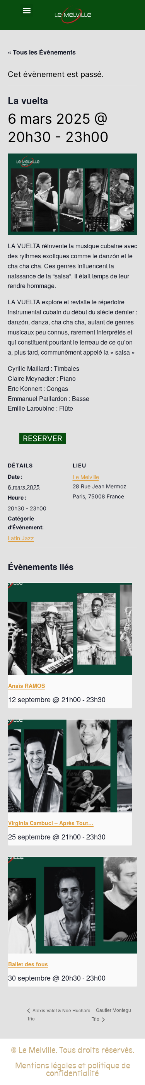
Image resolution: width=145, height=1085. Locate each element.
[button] (26, 10)
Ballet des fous (28, 964)
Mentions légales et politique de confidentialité (72, 1069)
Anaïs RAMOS (26, 685)
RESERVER (42, 438)
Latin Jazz (21, 538)
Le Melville (86, 477)
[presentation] (70, 629)
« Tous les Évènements (42, 52)
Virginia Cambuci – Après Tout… (51, 823)
